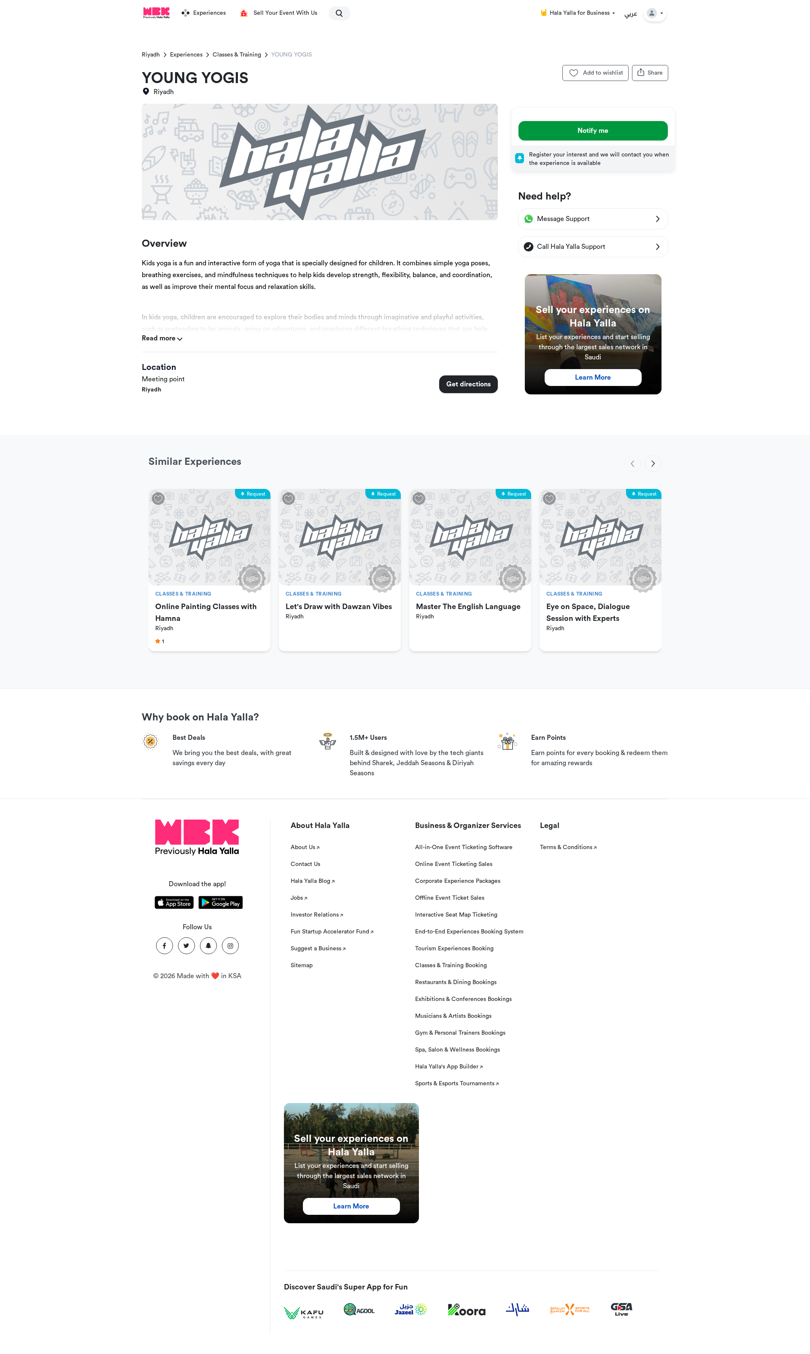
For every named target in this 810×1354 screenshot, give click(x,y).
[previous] (632, 463)
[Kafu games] (304, 1313)
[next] (653, 463)
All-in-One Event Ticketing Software (464, 847)
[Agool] (359, 1309)
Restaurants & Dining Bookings (456, 982)
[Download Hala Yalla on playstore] (220, 904)
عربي (630, 13)
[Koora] (467, 1309)
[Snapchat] (208, 945)
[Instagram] (230, 945)
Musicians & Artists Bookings (453, 1016)
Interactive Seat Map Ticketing (456, 915)
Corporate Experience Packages (457, 881)
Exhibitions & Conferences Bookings (463, 999)
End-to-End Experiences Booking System (469, 932)
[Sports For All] (570, 1309)
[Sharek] (517, 1309)
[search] (336, 13)
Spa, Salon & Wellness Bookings (457, 1050)
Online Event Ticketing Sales (453, 864)
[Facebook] (164, 945)
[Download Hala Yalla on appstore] (174, 904)
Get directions (468, 384)
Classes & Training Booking (451, 965)
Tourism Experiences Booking (454, 949)
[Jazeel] (411, 1309)
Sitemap (302, 965)
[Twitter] (186, 945)
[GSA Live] (621, 1309)
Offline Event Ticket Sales (449, 898)
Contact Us (305, 864)
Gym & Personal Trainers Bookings (460, 1033)
